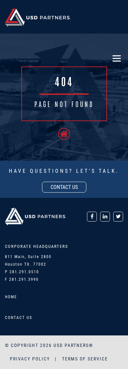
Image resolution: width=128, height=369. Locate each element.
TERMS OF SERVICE (85, 358)
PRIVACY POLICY (31, 358)
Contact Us (18, 317)
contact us (64, 187)
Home (11, 297)
